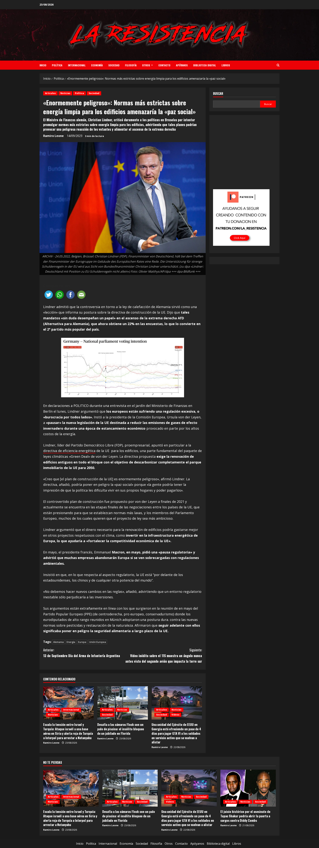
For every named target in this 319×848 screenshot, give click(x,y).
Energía (71, 642)
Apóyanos (182, 65)
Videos (175, 714)
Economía (97, 65)
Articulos (50, 93)
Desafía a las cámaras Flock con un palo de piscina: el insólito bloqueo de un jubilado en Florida (120, 729)
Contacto (164, 65)
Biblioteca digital (204, 65)
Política (57, 65)
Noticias (65, 93)
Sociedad (113, 65)
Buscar (218, 93)
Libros (226, 65)
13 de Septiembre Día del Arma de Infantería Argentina (81, 653)
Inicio (43, 65)
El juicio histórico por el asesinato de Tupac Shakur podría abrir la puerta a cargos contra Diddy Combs (245, 816)
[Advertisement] (244, 155)
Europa (82, 642)
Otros (146, 65)
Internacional (77, 65)
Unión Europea (97, 642)
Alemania (58, 642)
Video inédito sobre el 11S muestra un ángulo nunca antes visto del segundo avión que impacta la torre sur (163, 656)
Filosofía (131, 65)
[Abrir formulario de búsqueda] (278, 65)
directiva (50, 450)
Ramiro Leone (53, 136)
